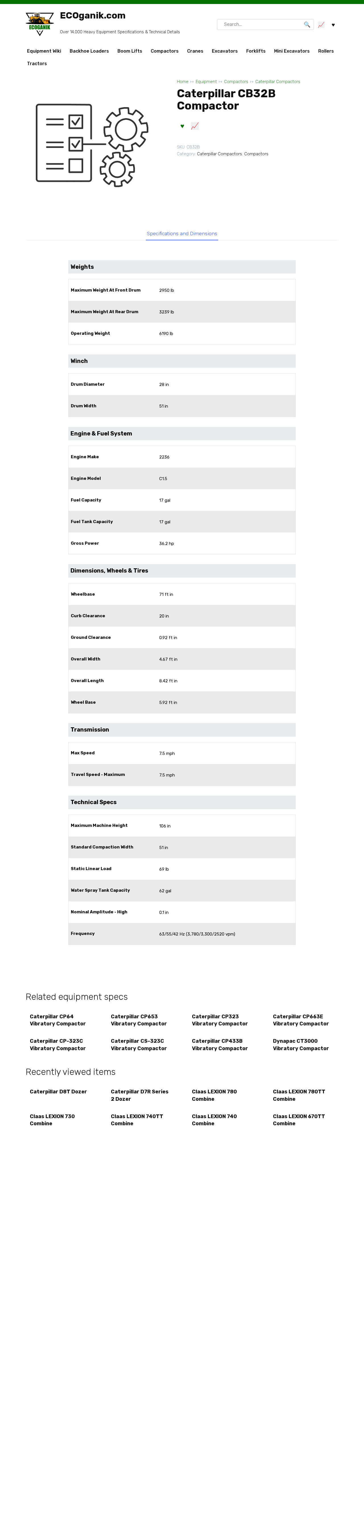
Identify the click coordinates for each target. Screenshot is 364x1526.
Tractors (37, 63)
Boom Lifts (129, 51)
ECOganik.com (93, 15)
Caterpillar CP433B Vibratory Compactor (220, 1044)
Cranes (195, 51)
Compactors (165, 51)
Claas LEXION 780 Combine (214, 1095)
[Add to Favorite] (182, 126)
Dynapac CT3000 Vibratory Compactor (301, 1044)
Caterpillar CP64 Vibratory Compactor (58, 1020)
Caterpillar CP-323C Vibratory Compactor (58, 1044)
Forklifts (256, 51)
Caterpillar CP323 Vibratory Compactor (220, 1020)
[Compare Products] (321, 24)
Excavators (225, 51)
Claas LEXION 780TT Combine (299, 1095)
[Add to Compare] (194, 126)
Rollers (326, 51)
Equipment (206, 81)
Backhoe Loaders (89, 51)
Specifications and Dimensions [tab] (182, 233)
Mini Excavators (292, 51)
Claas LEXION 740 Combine (214, 1120)
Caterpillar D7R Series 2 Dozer (140, 1095)
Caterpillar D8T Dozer (58, 1092)
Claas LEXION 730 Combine (52, 1120)
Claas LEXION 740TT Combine (137, 1120)
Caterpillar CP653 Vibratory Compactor (139, 1020)
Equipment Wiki (44, 51)
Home (183, 81)
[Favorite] (333, 24)
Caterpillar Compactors (277, 81)
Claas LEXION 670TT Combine (299, 1120)
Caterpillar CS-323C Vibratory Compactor (139, 1044)
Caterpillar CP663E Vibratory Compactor (301, 1020)
